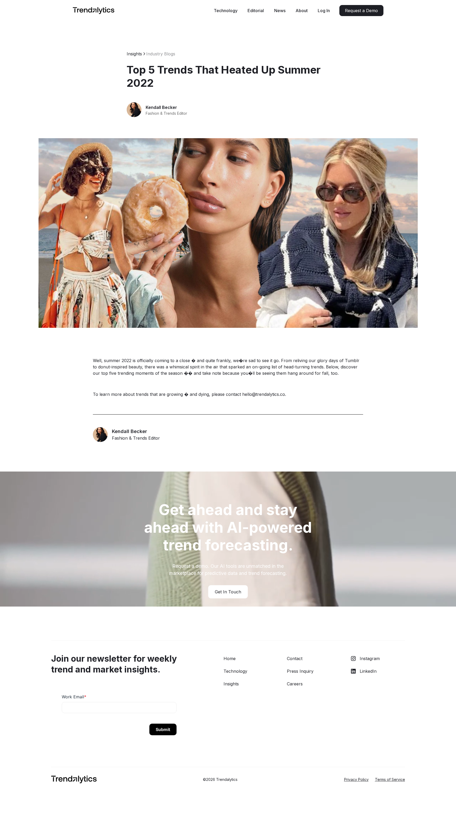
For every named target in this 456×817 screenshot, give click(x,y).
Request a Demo (361, 10)
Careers (295, 683)
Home (230, 658)
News (280, 10)
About (302, 10)
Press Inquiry (300, 671)
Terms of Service (390, 779)
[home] (94, 10)
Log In (324, 10)
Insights (231, 683)
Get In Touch (228, 591)
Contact (294, 658)
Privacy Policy (356, 779)
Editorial (256, 10)
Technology (226, 10)
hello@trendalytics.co (263, 394)
